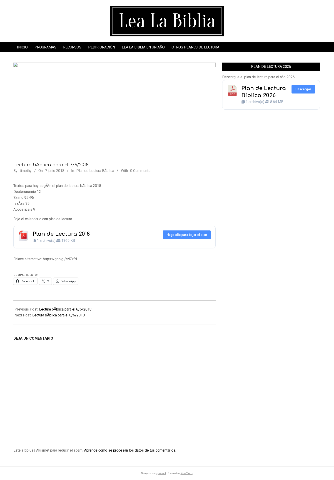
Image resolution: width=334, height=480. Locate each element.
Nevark (162, 473)
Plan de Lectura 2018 (61, 234)
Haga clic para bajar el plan (187, 235)
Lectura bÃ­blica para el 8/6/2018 (58, 315)
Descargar (303, 89)
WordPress (187, 473)
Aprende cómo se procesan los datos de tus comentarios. (130, 450)
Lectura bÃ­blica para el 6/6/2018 (65, 309)
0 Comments (140, 171)
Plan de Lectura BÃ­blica (95, 171)
